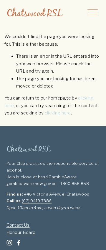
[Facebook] (19, 243)
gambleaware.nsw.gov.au (31, 183)
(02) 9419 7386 (37, 200)
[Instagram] (9, 243)
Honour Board (21, 232)
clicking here (58, 113)
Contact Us (18, 225)
